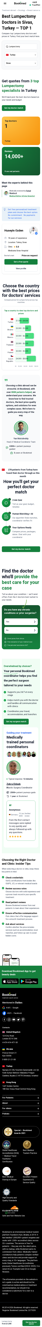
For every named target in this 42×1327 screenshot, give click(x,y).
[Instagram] (9, 1019)
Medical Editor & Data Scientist (22, 196)
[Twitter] (18, 1019)
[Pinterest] (23, 1019)
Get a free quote (21, 262)
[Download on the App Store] (10, 981)
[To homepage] (20, 3)
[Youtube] (14, 1019)
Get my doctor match (31, 1323)
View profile (21, 268)
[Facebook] (4, 1019)
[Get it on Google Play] (29, 981)
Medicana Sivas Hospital (18, 251)
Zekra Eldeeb (14, 784)
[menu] (5, 3)
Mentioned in (8, 1002)
